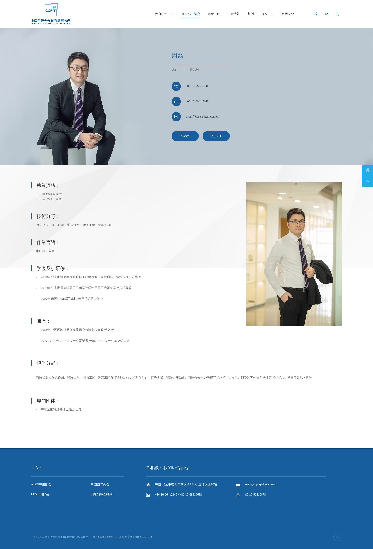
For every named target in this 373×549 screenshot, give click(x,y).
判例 (251, 14)
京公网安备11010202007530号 (136, 536)
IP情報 (235, 14)
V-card (185, 136)
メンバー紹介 (190, 14)
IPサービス (215, 14)
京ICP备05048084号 (104, 536)
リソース (267, 14)
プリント (216, 136)
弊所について (164, 14)
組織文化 (288, 14)
